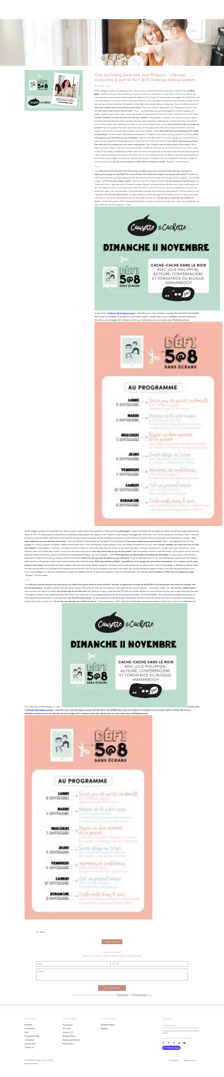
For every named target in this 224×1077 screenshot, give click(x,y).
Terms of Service (139, 995)
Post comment (112, 988)
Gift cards (67, 1028)
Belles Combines (35, 1060)
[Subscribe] (198, 1025)
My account (68, 1025)
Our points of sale (31, 1036)
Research (28, 1025)
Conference (29, 1040)
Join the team (30, 1044)
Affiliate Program (108, 1025)
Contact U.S (68, 1032)
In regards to (29, 1028)
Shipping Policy (69, 1036)
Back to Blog (113, 942)
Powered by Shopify (30, 1063)
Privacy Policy (122, 995)
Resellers (104, 1028)
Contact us (29, 1047)
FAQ (26, 1032)
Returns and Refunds (71, 1040)
